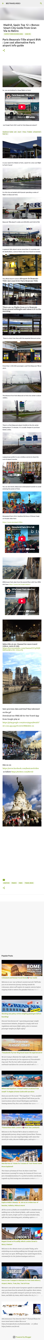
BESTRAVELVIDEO (13, 3)
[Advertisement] (22, 926)
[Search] (41, 3)
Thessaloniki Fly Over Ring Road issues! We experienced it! (22, 1053)
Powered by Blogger (23, 1337)
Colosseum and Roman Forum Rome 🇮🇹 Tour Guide (19, 978)
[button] (4, 50)
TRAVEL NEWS (29, 883)
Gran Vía (27, 34)
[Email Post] (4, 880)
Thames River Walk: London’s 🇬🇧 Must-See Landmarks (20, 1127)
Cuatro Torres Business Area (13, 34)
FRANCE (14, 883)
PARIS (20, 883)
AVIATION (6, 883)
